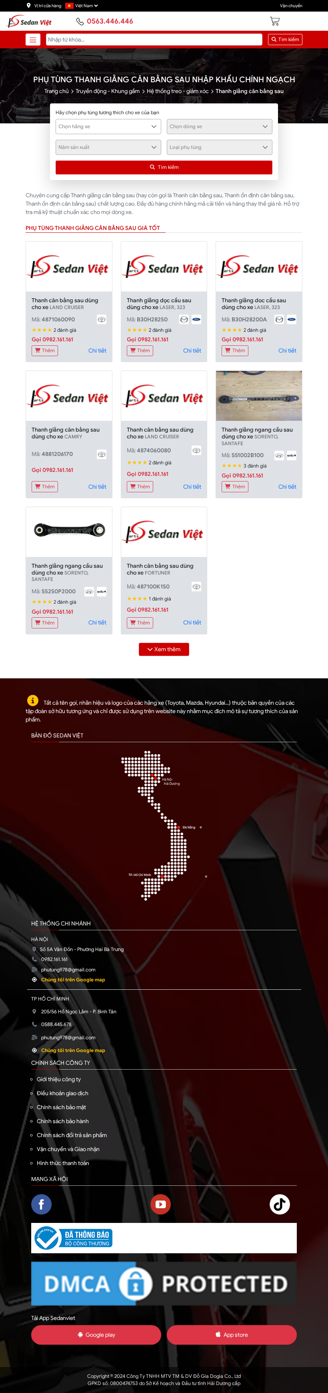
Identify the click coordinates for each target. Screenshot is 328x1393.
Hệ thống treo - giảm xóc (178, 91)
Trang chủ (56, 91)
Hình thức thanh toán (63, 1163)
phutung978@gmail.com (68, 970)
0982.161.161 (54, 959)
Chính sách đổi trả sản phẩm (72, 1135)
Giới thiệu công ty (59, 1079)
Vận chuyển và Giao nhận (68, 1149)
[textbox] (104, 126)
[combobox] (108, 126)
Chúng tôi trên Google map (73, 980)
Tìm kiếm (288, 39)
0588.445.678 (56, 1024)
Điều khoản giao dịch (62, 1093)
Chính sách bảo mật (61, 1107)
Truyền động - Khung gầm (108, 91)
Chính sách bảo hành (63, 1121)
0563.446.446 (110, 21)
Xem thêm (167, 649)
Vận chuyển (291, 5)
